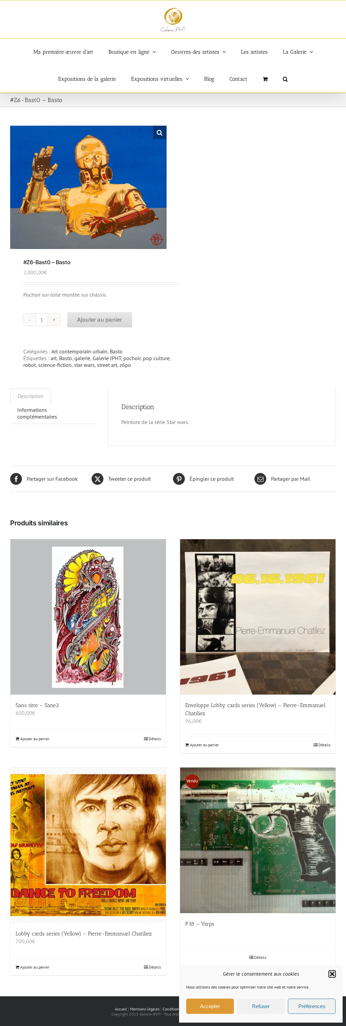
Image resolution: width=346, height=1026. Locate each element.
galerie (82, 358)
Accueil (121, 1008)
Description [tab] (31, 396)
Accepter (210, 1006)
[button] (332, 974)
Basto (116, 351)
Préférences (311, 1006)
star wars (84, 364)
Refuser (261, 1006)
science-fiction (55, 364)
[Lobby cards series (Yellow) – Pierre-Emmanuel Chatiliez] (88, 845)
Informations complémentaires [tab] (37, 413)
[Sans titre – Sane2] (88, 617)
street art (107, 364)
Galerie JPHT (107, 358)
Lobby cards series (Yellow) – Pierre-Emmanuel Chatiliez (84, 933)
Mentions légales (144, 1008)
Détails (155, 738)
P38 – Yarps (199, 924)
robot (29, 364)
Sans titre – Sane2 (37, 705)
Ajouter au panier (99, 319)
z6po (125, 364)
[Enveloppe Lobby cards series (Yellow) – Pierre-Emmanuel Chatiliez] (258, 617)
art (54, 358)
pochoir (132, 358)
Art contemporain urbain (79, 351)
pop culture (156, 358)
